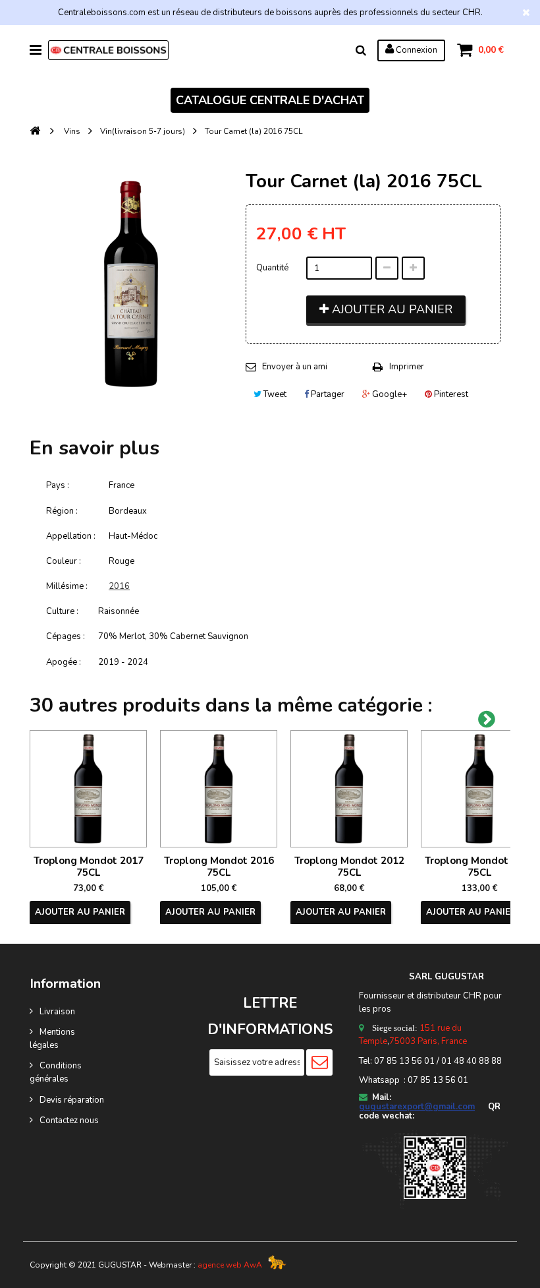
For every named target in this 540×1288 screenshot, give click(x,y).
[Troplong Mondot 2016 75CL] (218, 788)
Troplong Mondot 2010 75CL (480, 866)
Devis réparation (72, 1100)
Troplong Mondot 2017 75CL (89, 866)
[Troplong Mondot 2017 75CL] (88, 788)
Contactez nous (69, 1120)
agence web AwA (230, 1265)
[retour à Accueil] (35, 131)
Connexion (415, 50)
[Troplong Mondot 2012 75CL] (349, 788)
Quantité (272, 268)
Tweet (273, 394)
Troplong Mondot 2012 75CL (349, 866)
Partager (326, 394)
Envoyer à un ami (294, 367)
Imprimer (406, 367)
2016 (119, 586)
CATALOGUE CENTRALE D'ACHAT (270, 100)
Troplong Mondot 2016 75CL (219, 866)
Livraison (57, 1012)
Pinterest (450, 394)
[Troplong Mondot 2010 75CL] (479, 788)
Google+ (388, 394)
